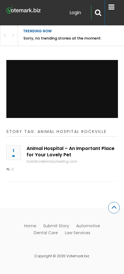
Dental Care (46, 233)
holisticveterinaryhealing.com (52, 161)
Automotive (88, 226)
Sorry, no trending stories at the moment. (62, 38)
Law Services (77, 233)
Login (75, 12)
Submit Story (56, 226)
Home (30, 226)
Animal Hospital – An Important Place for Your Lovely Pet (70, 151)
